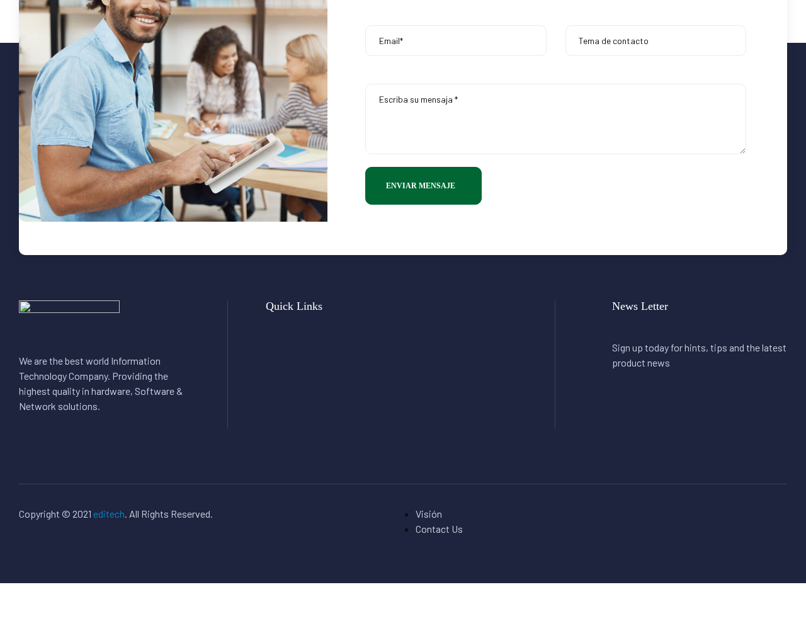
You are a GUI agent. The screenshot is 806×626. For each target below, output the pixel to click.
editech (109, 514)
